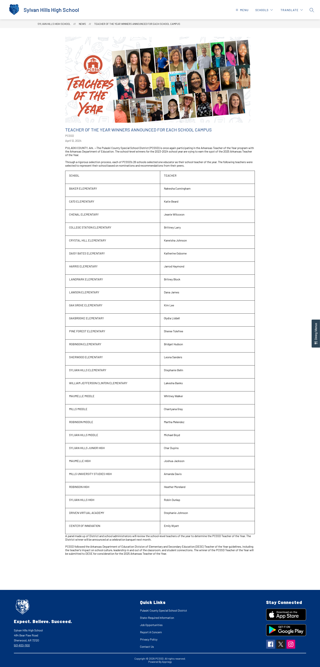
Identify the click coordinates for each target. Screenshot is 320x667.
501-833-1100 (22, 645)
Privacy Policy (148, 639)
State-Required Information (157, 617)
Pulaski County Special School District (163, 610)
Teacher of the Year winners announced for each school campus (137, 23)
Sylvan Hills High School (54, 23)
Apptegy (167, 661)
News (82, 23)
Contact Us (147, 646)
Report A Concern (151, 632)
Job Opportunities (151, 625)
